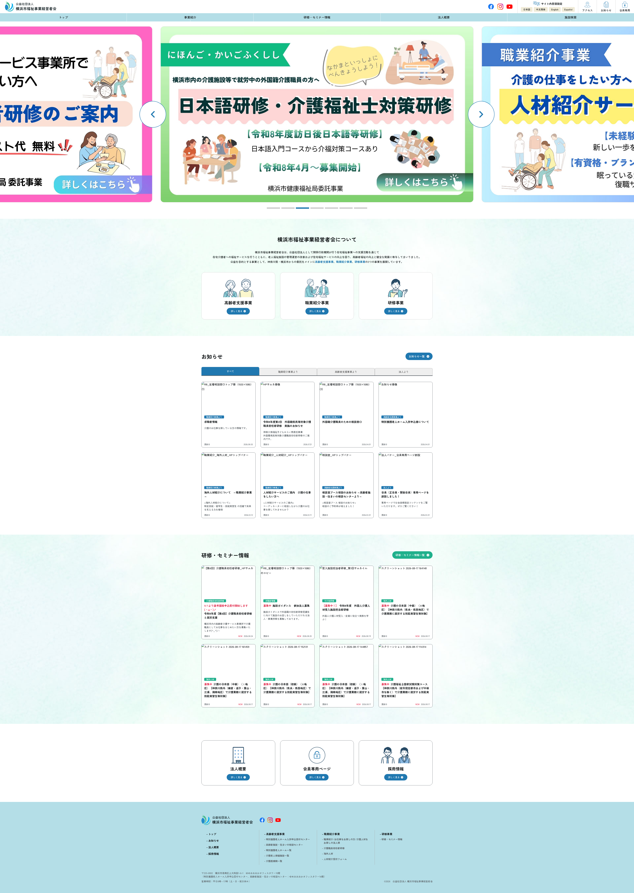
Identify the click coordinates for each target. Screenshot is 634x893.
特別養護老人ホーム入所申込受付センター (288, 839)
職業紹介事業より (288, 371)
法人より (404, 371)
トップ (63, 17)
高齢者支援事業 (275, 834)
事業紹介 (190, 17)
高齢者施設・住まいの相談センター (284, 844)
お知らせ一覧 (417, 356)
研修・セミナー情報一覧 (410, 555)
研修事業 (387, 834)
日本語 (526, 9)
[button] (481, 114)
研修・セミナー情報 (317, 17)
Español (568, 9)
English (554, 9)
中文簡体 (540, 9)
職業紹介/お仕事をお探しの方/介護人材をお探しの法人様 (346, 841)
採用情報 (213, 854)
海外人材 (328, 853)
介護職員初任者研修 (334, 848)
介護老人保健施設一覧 (277, 855)
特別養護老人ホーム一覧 (278, 850)
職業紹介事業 (332, 834)
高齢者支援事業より (346, 371)
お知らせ (213, 841)
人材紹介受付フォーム (335, 859)
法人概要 (444, 17)
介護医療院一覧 (274, 861)
